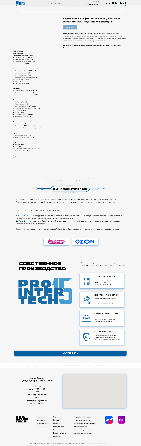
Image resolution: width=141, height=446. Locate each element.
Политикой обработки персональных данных (95, 443)
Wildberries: (23, 216)
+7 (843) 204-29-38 (115, 2)
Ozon (20, 221)
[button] (70, 353)
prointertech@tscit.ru (93, 4)
